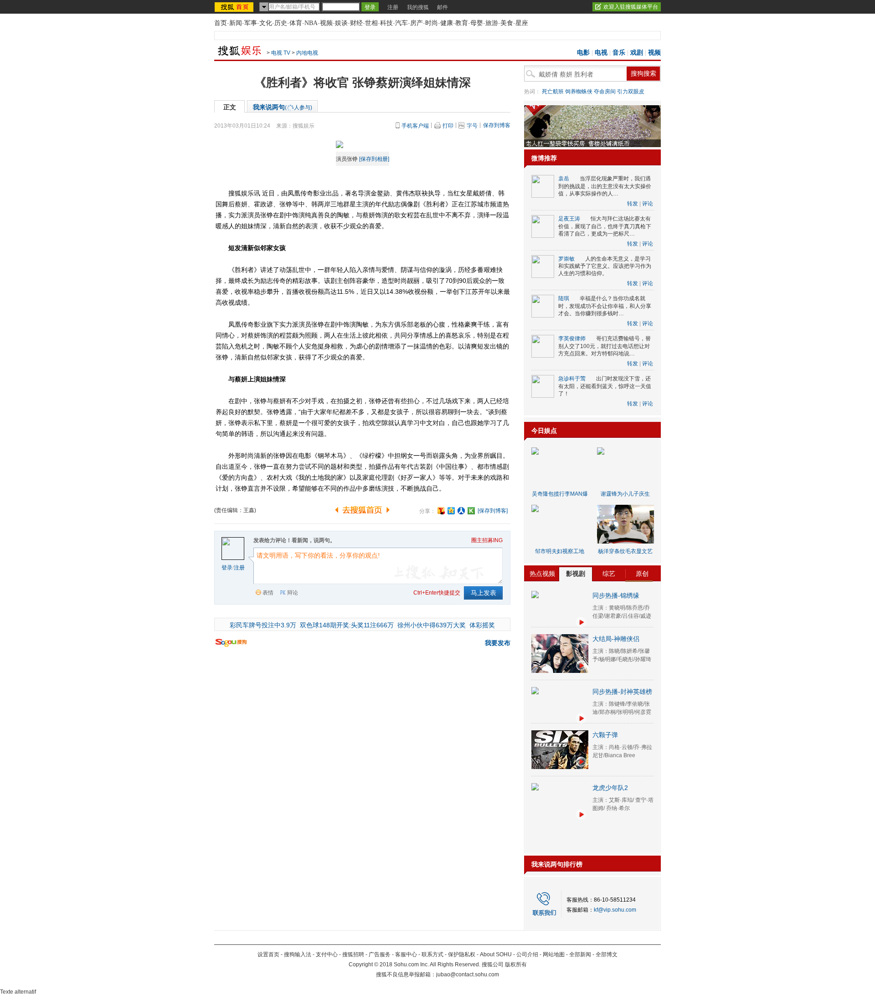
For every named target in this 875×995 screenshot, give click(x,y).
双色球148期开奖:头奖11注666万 (347, 625)
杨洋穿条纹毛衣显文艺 (625, 551)
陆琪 (563, 298)
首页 (220, 23)
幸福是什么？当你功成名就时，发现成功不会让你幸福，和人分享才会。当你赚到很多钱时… (604, 306)
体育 (295, 23)
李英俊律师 (572, 338)
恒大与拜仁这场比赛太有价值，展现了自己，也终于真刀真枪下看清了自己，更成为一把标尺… (604, 226)
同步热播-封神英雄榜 (622, 691)
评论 (647, 203)
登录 (226, 567)
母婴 (476, 23)
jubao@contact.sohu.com (467, 974)
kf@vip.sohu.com (615, 910)
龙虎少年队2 (610, 787)
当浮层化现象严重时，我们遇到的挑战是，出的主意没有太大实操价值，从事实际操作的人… (604, 186)
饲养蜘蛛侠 (578, 91)
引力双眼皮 (630, 91)
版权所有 (516, 964)
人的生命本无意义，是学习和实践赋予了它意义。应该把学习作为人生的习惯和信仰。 (604, 266)
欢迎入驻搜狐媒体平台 (630, 7)
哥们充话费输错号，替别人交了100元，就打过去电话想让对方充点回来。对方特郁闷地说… (604, 346)
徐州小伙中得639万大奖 (431, 625)
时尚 (431, 23)
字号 (472, 126)
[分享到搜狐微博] (441, 510)
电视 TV (280, 53)
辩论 (292, 593)
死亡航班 (553, 91)
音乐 (618, 52)
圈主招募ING (487, 540)
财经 (356, 23)
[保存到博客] (493, 511)
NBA (311, 23)
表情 (267, 593)
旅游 (491, 23)
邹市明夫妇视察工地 (559, 551)
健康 (446, 23)
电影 (583, 52)
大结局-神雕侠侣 (615, 638)
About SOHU (496, 954)
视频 (326, 23)
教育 (461, 23)
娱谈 (341, 23)
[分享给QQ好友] (451, 510)
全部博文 (607, 954)
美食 (506, 23)
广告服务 (380, 954)
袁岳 (563, 178)
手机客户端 (415, 126)
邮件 (442, 7)
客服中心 (406, 954)
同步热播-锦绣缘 (615, 595)
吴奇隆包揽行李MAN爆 (560, 494)
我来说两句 (282, 107)
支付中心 (327, 954)
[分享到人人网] (461, 510)
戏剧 (636, 52)
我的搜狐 (418, 7)
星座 (521, 23)
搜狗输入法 (297, 954)
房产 (416, 23)
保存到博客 (496, 125)
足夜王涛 (569, 218)
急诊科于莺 (572, 378)
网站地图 (554, 954)
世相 (371, 23)
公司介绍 (527, 954)
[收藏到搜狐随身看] (471, 510)
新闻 (235, 23)
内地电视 (307, 53)
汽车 (401, 23)
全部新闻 (580, 954)
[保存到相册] (374, 159)
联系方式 (432, 954)
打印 (448, 126)
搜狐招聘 (353, 954)
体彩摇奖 (482, 625)
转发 (632, 203)
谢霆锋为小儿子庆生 (625, 494)
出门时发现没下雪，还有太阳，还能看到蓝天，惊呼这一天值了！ (604, 386)
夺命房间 (605, 91)
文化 (265, 23)
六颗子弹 (605, 735)
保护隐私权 (461, 954)
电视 (601, 52)
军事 (250, 23)
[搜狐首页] (235, 7)
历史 (280, 23)
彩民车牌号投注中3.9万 (263, 625)
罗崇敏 (566, 259)
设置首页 (268, 954)
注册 (392, 7)
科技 (386, 23)
